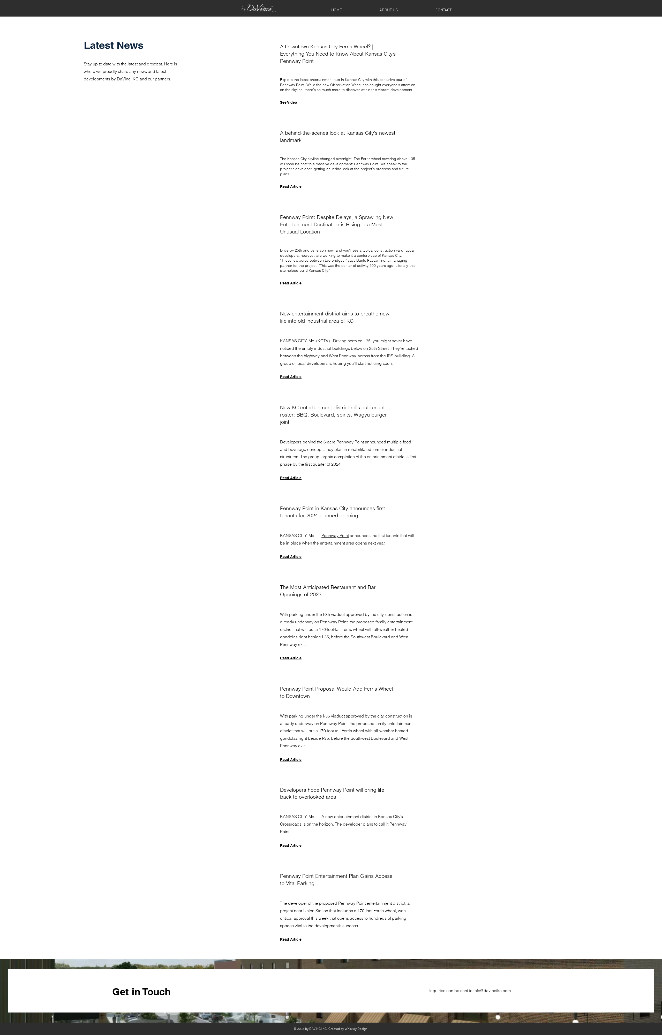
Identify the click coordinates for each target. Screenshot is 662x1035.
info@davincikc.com (492, 990)
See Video (288, 102)
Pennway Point (335, 535)
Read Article (291, 377)
